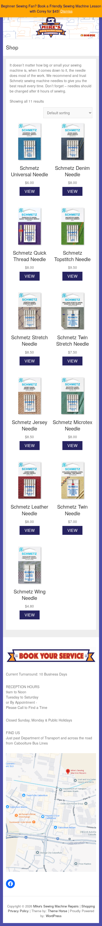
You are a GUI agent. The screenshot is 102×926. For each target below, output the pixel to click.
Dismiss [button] (66, 11)
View (30, 191)
